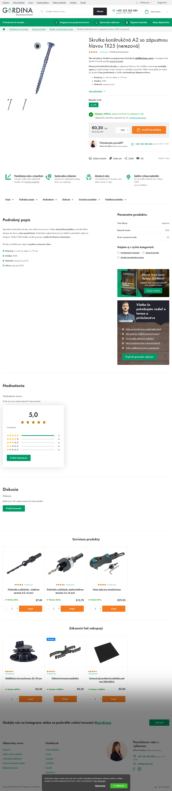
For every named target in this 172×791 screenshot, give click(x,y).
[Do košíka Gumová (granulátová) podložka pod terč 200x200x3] (113, 699)
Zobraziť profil (159, 723)
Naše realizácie (19, 2)
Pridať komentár (13, 508)
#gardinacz (103, 722)
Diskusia (66, 199)
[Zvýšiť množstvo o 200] (128, 130)
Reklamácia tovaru (10, 767)
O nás (30, 2)
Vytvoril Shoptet (163, 787)
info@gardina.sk (145, 763)
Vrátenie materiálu (59, 2)
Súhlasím (120, 786)
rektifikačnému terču (144, 58)
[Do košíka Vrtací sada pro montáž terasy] (113, 609)
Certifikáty (50, 763)
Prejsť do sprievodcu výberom (139, 356)
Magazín (73, 2)
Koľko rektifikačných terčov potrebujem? (142, 348)
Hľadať (100, 11)
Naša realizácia (52, 749)
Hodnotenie (48, 199)
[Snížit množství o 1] (7, 609)
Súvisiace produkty (88, 199)
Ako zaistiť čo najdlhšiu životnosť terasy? (142, 334)
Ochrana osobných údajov (14, 763)
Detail (65, 699)
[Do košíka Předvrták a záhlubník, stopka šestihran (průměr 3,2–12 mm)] (72, 609)
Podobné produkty (114, 199)
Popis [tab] (7, 199)
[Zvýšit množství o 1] (17, 609)
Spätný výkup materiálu (12, 754)
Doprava (6, 2)
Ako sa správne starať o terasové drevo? (143, 343)
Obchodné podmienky (12, 758)
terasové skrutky (116, 61)
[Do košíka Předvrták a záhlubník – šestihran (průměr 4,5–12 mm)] (30, 609)
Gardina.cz (50, 772)
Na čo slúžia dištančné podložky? (140, 338)
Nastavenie (100, 786)
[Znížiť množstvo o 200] (117, 130)
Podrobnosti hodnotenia (119, 52)
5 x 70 (93, 105)
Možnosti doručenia (137, 117)
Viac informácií (100, 781)
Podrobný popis (26, 199)
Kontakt (83, 2)
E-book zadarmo (43, 2)
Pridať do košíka (149, 130)
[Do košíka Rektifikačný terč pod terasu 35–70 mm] (30, 699)
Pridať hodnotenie (18, 458)
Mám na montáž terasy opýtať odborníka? (143, 329)
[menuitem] (15, 22)
